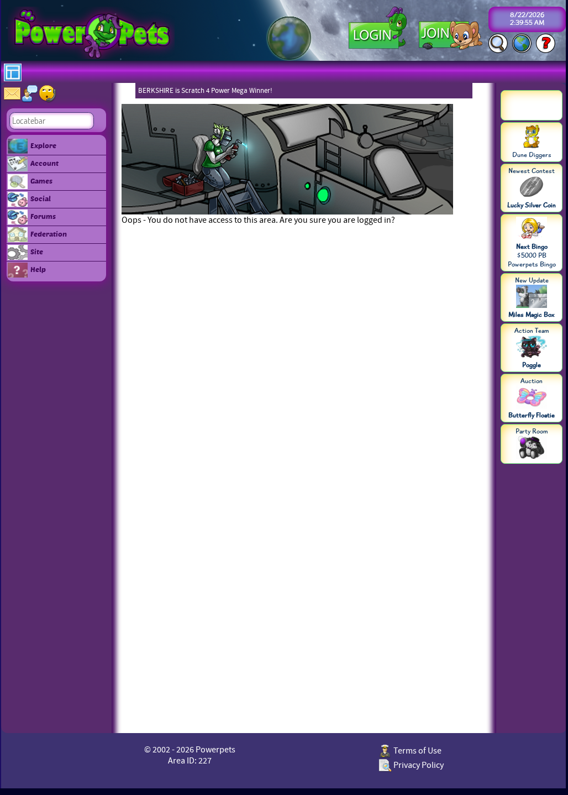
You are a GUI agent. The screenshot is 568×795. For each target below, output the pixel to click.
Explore (43, 145)
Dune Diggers (531, 154)
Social (40, 198)
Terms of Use (416, 750)
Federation (48, 233)
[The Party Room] (531, 448)
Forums (43, 216)
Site (36, 251)
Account (44, 163)
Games (41, 180)
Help (38, 269)
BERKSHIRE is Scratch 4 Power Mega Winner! (205, 90)
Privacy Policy (418, 765)
